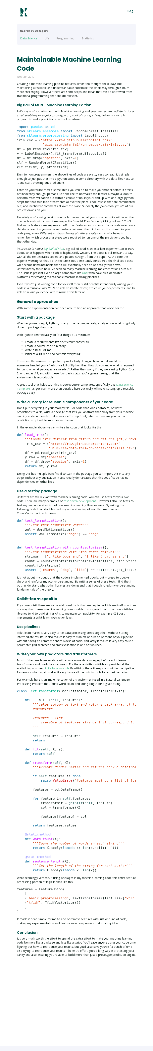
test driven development (80, 501)
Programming (65, 38)
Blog (130, 11)
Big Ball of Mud (53, 249)
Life (46, 38)
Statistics (88, 38)
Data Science (28, 38)
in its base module (57, 668)
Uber (85, 273)
